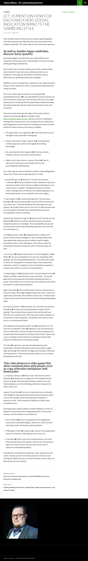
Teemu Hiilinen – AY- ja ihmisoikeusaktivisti (23, 2)
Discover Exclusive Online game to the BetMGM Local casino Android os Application (26, 476)
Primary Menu (85, 3)
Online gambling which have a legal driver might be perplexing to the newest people (29, 487)
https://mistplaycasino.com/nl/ (15, 119)
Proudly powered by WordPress (26, 558)
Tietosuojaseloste (9, 558)
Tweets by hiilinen (68, 12)
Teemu (16, 33)
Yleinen (6, 12)
